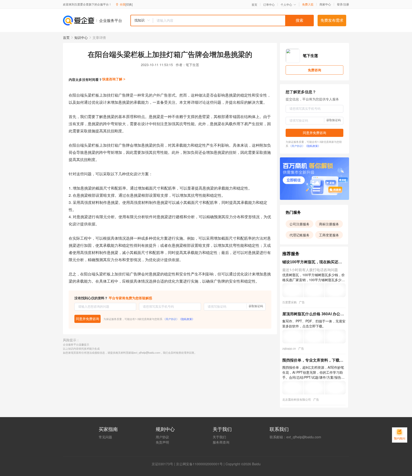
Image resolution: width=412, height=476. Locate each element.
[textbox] (233, 20)
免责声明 (162, 442)
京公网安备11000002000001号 (199, 463)
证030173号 (164, 463)
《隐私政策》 (187, 319)
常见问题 (105, 437)
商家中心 (325, 4)
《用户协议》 (171, 319)
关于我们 (219, 437)
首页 (254, 4)
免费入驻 (308, 4)
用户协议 (162, 437)
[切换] (129, 4)
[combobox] (222, 20)
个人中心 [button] (286, 4)
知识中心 (81, 37)
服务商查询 (221, 442)
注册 (346, 4)
